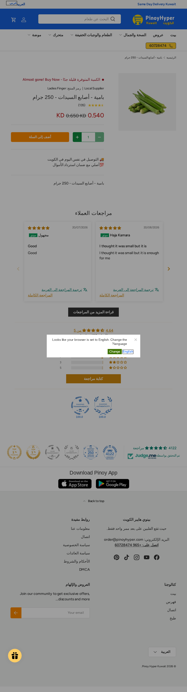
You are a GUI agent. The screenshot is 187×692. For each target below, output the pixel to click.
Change (114, 352)
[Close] (135, 339)
